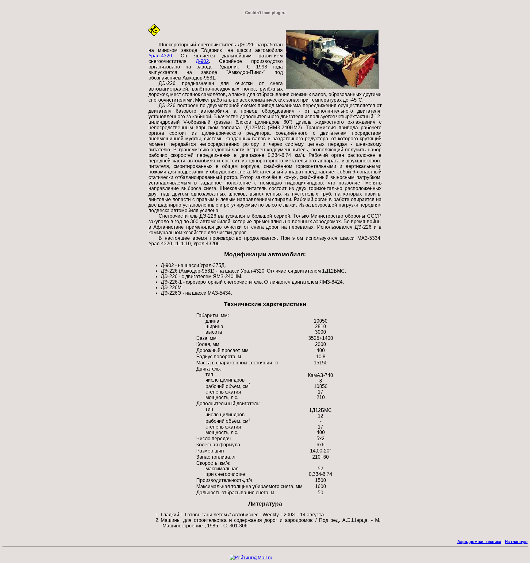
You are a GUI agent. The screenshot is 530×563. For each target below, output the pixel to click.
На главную (516, 541)
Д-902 (202, 61)
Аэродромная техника (479, 541)
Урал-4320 (160, 55)
